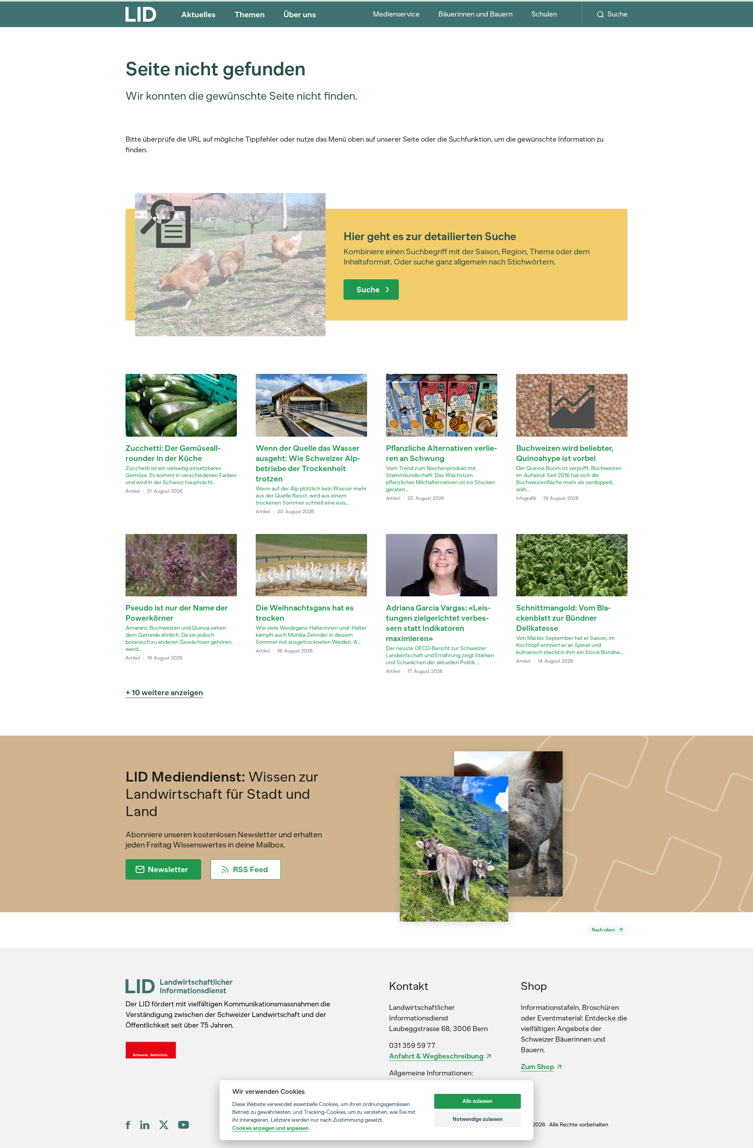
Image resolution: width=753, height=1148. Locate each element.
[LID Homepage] (141, 14)
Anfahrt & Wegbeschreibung (436, 1056)
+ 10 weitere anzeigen (164, 692)
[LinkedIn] (144, 1125)
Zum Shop (537, 1066)
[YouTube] (183, 1125)
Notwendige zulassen (478, 1119)
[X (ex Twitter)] (164, 1125)
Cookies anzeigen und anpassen (270, 1128)
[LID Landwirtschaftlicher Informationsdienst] (179, 986)
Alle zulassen (477, 1101)
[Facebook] (128, 1125)
